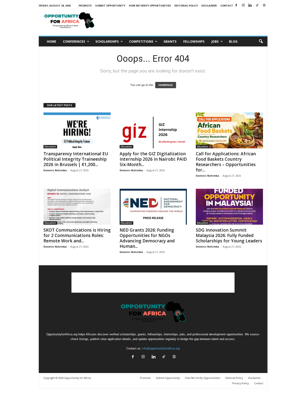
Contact (226, 5)
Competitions (141, 41)
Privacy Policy (240, 383)
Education (50, 146)
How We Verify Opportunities (150, 5)
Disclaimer (209, 5)
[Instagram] (243, 5)
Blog (233, 41)
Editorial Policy (186, 5)
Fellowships (194, 41)
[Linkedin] (250, 5)
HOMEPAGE (166, 85)
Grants (170, 41)
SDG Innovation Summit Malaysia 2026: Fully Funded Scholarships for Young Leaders (229, 235)
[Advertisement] (185, 21)
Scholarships (107, 41)
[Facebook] (236, 5)
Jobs (215, 41)
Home (51, 41)
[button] (261, 41)
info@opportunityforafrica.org (161, 348)
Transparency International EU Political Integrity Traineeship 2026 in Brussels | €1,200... (75, 159)
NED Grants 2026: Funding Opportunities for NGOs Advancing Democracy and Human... (147, 238)
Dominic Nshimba (55, 170)
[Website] (264, 5)
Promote (85, 5)
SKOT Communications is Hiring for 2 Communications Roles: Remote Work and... (77, 235)
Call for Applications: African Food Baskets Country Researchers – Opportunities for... (226, 162)
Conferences (74, 41)
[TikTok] (257, 5)
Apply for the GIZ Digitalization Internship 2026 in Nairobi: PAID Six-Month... (153, 159)
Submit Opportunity (110, 5)
